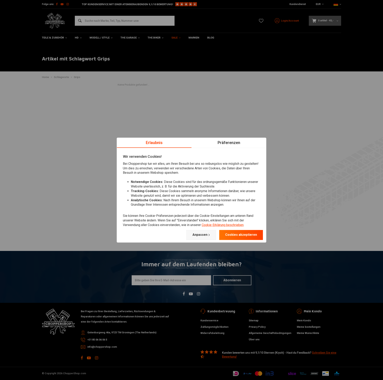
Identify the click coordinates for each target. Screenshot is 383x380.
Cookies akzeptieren (241, 235)
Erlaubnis (154, 142)
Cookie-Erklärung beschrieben (223, 225)
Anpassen (199, 235)
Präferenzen (229, 142)
